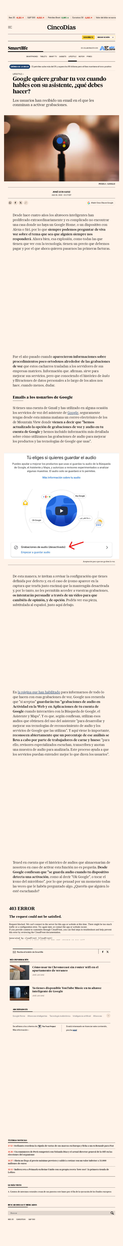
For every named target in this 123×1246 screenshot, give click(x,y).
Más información (20, 1030)
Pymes (89, 57)
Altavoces (97, 1016)
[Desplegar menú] (10, 27)
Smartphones (32, 57)
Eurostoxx (21, 1219)
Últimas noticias (17, 1140)
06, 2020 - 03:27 (61, 195)
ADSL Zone (106, 48)
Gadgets (62, 57)
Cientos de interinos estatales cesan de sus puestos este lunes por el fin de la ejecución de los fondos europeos (60, 1191)
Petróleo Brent (54, 18)
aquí (75, 1030)
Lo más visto (14, 1185)
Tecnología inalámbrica (60, 1016)
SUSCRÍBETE (88, 37)
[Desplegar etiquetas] (108, 1016)
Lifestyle (72, 57)
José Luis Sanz (61, 192)
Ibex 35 (12, 18)
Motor (81, 57)
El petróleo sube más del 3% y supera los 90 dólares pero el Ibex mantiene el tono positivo (71, 66)
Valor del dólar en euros (106, 18)
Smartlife (18, 48)
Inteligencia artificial (82, 1016)
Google (73, 413)
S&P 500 (31, 18)
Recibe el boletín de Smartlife (30, 952)
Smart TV (53, 57)
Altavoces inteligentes (37, 1016)
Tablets (43, 57)
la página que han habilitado (39, 692)
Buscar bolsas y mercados (22, 1205)
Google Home (19, 1016)
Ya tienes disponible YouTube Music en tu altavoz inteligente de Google (66, 990)
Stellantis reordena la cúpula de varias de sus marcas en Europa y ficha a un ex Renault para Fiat (64, 1145)
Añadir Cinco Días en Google (102, 203)
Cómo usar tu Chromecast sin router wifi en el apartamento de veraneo (65, 969)
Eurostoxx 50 (77, 18)
